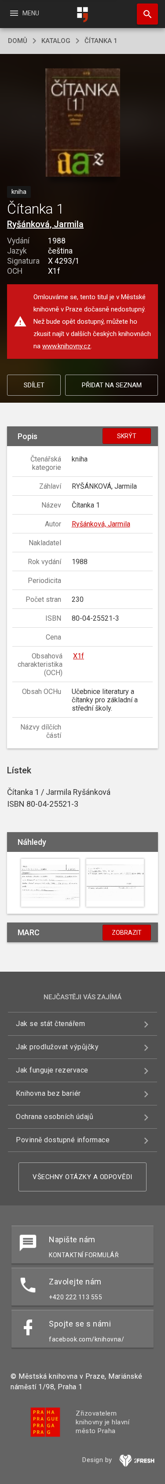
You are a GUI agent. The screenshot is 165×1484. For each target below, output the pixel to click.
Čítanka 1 (100, 41)
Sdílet (34, 385)
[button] (82, 123)
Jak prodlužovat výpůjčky (57, 1047)
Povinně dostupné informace (63, 1140)
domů (17, 41)
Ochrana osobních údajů (54, 1116)
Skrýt (126, 436)
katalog (55, 41)
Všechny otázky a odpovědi (82, 1177)
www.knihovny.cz (66, 346)
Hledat (144, 14)
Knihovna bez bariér (48, 1093)
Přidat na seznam (112, 385)
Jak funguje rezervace (52, 1070)
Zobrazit (127, 932)
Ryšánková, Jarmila (45, 224)
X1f (78, 656)
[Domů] (82, 14)
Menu (24, 13)
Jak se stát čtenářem (50, 1023)
